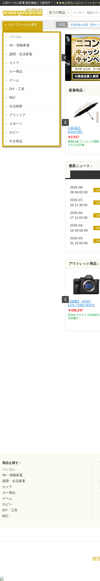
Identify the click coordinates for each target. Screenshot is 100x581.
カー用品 (15, 71)
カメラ (14, 63)
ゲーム (14, 80)
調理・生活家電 (20, 54)
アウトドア (17, 115)
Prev (65, 122)
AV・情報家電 (19, 45)
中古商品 (15, 141)
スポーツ (15, 123)
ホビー (14, 132)
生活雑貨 (15, 106)
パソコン (15, 36)
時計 (12, 97)
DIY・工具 (16, 89)
